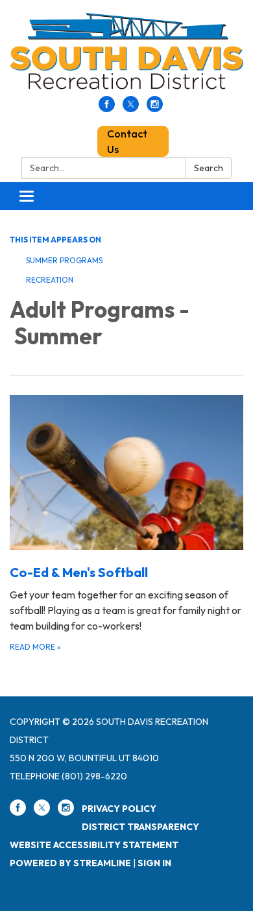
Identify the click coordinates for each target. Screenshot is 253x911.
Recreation (49, 280)
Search (208, 168)
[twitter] (131, 108)
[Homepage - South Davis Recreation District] (126, 54)
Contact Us (127, 141)
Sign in (154, 863)
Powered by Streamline (70, 863)
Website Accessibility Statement (94, 845)
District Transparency (140, 827)
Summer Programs (64, 260)
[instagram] (155, 108)
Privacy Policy (119, 808)
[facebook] (107, 108)
